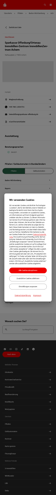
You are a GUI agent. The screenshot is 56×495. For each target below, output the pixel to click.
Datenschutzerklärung (23, 295)
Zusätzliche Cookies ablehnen (28, 278)
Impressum (37, 295)
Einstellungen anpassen (28, 287)
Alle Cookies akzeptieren (28, 270)
